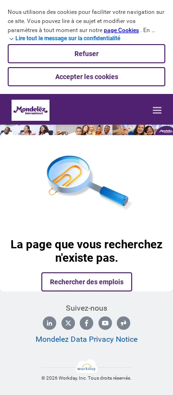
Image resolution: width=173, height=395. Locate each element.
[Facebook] (86, 323)
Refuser (86, 54)
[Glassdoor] (123, 323)
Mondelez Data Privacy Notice (86, 339)
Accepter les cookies (86, 77)
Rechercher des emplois (87, 282)
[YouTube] (105, 323)
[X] (68, 323)
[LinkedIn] (49, 323)
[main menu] (157, 110)
